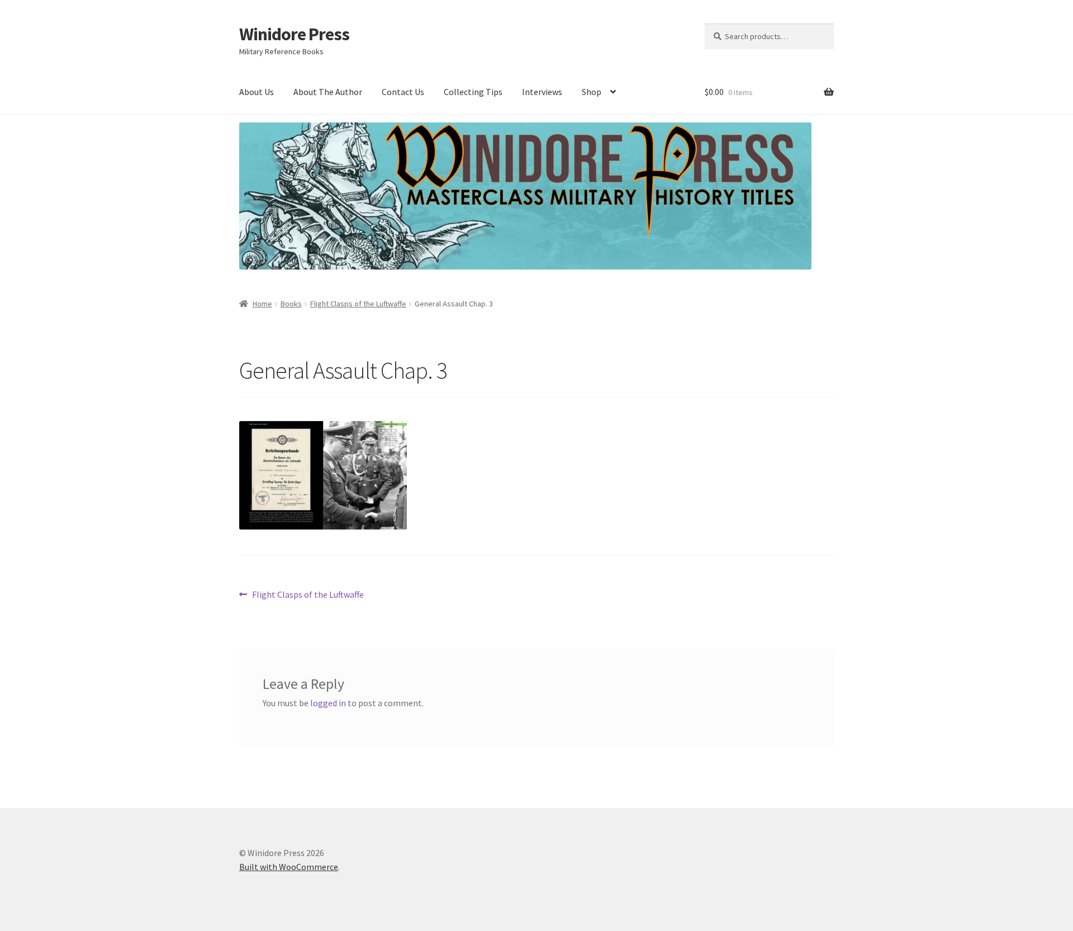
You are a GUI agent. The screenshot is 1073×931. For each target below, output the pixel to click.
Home (262, 304)
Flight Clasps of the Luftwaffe (358, 304)
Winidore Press (294, 34)
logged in (328, 702)
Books (291, 304)
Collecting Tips (473, 91)
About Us (256, 91)
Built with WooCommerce (288, 866)
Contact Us (403, 91)
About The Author (327, 91)
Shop (591, 91)
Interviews (542, 91)
